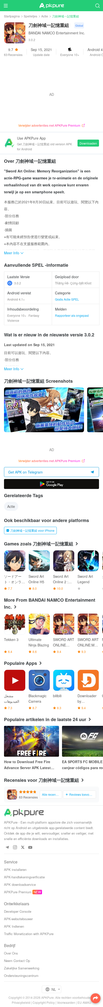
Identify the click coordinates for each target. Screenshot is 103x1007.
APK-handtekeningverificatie (24, 877)
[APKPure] (51, 6)
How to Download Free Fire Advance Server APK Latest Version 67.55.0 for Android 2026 (27, 765)
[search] (97, 5)
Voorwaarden (66, 1002)
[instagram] (15, 848)
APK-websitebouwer (18, 918)
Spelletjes (30, 16)
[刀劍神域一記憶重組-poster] (44, 409)
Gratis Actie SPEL (67, 299)
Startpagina (12, 16)
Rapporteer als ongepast (72, 315)
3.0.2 (17, 283)
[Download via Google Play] (51, 484)
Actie (44, 16)
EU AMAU (84, 1002)
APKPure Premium (18, 892)
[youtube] (30, 848)
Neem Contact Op (17, 960)
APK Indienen (14, 926)
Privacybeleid (21, 1002)
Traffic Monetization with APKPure (29, 933)
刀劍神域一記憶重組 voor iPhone (32, 530)
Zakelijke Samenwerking (21, 968)
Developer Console (17, 911)
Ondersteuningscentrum (21, 975)
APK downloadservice (20, 884)
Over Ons (11, 953)
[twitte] (23, 848)
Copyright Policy (43, 1002)
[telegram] (7, 848)
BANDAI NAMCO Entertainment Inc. (56, 32)
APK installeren (15, 869)
